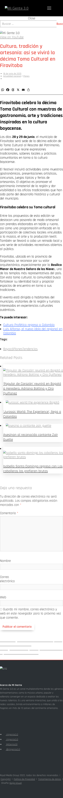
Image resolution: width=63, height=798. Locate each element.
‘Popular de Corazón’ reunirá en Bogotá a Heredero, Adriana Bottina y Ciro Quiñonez (32, 389)
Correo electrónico (7, 579)
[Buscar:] (31, 24)
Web (3, 597)
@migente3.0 (13, 749)
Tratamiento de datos (49, 779)
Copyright (6, 779)
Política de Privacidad (24, 779)
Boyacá (8, 349)
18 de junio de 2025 (12, 73)
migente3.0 (12, 734)
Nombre (5, 561)
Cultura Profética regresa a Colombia (29, 325)
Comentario (9, 513)
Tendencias (30, 349)
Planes (26, 76)
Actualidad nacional (12, 76)
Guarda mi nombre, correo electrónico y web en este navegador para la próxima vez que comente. (30, 613)
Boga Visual (16, 783)
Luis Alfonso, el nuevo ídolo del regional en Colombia (32, 331)
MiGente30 (11, 744)
